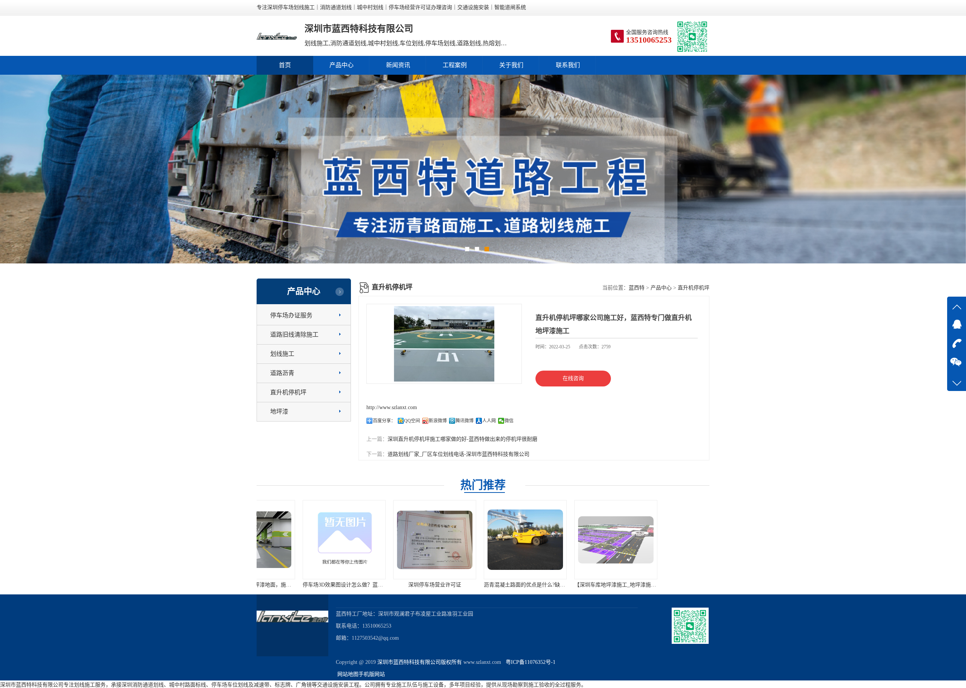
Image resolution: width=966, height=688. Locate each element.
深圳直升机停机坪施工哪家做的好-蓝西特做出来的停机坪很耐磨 (462, 439)
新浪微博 (438, 420)
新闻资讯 (398, 65)
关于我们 (511, 65)
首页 (285, 65)
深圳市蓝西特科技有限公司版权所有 (419, 662)
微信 (509, 420)
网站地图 (347, 674)
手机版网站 (371, 674)
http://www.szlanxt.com (391, 407)
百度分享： (384, 420)
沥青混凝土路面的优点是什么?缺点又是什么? (403, 585)
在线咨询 (573, 378)
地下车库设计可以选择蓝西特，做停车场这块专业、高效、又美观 (608, 585)
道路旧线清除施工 (294, 334)
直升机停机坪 (288, 392)
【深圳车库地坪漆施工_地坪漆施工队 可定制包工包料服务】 (512, 585)
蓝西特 (637, 288)
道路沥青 (282, 373)
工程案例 (455, 65)
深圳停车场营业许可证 (301, 585)
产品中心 (341, 65)
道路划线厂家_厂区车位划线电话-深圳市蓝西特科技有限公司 (458, 454)
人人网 (489, 420)
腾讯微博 (464, 420)
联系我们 (568, 65)
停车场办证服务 (291, 315)
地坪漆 (279, 411)
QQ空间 (412, 420)
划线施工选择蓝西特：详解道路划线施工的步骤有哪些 (686, 585)
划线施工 (282, 354)
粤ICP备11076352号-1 (529, 662)
